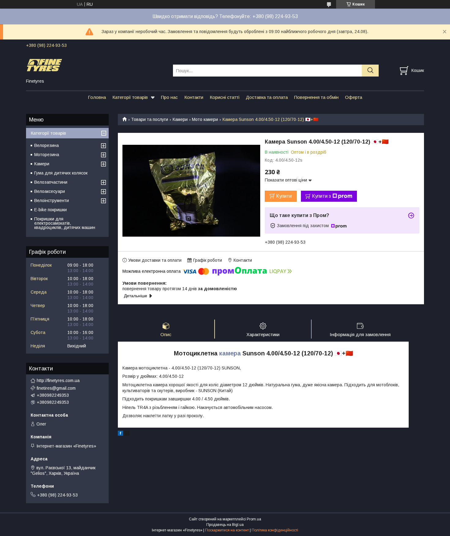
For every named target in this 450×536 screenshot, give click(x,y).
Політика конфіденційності (275, 530)
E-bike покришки (50, 209)
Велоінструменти (51, 200)
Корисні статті (224, 97)
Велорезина (46, 145)
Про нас (169, 97)
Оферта (353, 97)
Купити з (321, 196)
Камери (180, 119)
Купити (284, 196)
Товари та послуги (149, 119)
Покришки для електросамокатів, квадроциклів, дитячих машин (64, 223)
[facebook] (120, 434)
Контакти (193, 97)
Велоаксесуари (49, 191)
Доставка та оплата (267, 97)
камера (230, 353)
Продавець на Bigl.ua (225, 525)
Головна (97, 97)
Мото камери (205, 119)
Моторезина (46, 154)
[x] (127, 434)
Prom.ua (254, 519)
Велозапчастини (50, 182)
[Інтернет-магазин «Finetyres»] (95, 65)
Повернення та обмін (316, 97)
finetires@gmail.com (56, 388)
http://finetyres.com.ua (58, 380)
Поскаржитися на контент (227, 530)
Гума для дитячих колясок (61, 173)
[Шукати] (370, 71)
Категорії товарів (130, 97)
